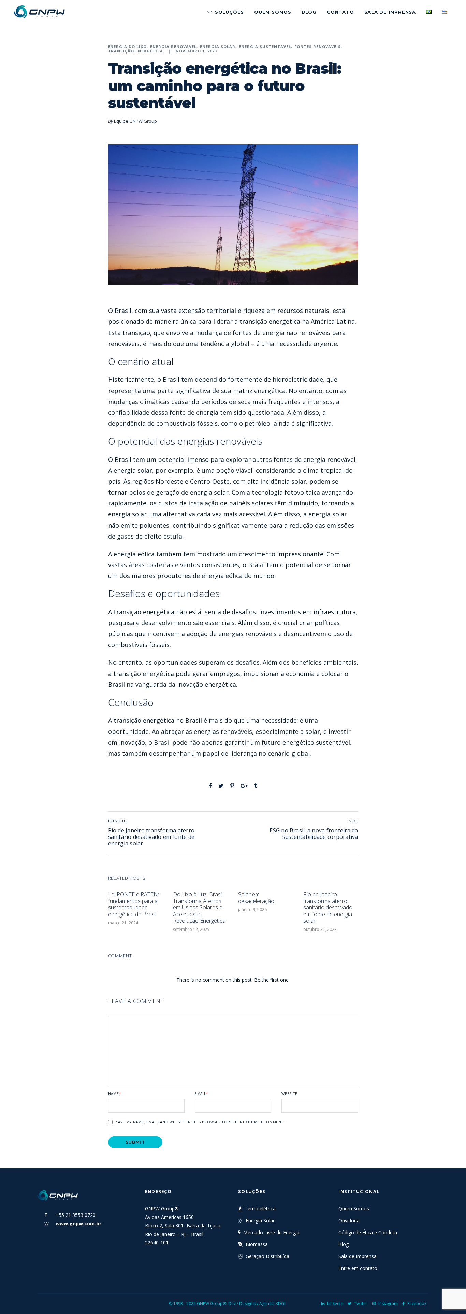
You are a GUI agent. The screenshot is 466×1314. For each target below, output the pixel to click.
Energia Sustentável (265, 46)
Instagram (388, 1304)
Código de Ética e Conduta (367, 1232)
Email (201, 1094)
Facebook (416, 1304)
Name (114, 1094)
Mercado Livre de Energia (271, 1232)
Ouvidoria (349, 1220)
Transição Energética (135, 51)
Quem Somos (272, 12)
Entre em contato (357, 1268)
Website (289, 1094)
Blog (309, 12)
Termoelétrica (260, 1208)
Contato (340, 12)
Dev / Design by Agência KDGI (256, 1304)
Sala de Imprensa (390, 12)
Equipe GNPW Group (135, 121)
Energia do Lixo (127, 46)
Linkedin (335, 1304)
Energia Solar (217, 46)
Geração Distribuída (267, 1256)
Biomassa (257, 1244)
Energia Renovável (173, 46)
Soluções (229, 12)
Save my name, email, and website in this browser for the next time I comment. (200, 1122)
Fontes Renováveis (317, 46)
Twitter (360, 1304)
